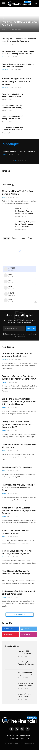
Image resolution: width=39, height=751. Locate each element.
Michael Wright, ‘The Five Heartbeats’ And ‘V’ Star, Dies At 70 (12, 107)
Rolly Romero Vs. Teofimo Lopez (17, 469)
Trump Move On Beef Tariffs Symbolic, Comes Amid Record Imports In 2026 (16, 426)
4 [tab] (19, 162)
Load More (18, 616)
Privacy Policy (12, 737)
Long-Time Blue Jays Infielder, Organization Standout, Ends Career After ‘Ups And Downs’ (19, 403)
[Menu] (3, 3)
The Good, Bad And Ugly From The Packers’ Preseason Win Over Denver (18, 489)
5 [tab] (20, 162)
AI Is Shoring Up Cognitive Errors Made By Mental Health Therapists (25, 226)
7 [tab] (24, 162)
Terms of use (25, 737)
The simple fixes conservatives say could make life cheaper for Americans (19, 40)
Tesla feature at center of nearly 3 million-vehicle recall (12, 118)
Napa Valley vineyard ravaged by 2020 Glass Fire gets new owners (18, 65)
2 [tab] (15, 162)
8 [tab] (26, 162)
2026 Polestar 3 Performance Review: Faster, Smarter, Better (24, 213)
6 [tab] (22, 162)
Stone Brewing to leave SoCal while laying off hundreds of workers (16, 81)
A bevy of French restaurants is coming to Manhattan (26, 698)
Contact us (24, 740)
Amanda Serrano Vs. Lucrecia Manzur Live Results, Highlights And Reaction (19, 512)
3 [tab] (17, 162)
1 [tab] (13, 162)
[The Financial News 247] (19, 3)
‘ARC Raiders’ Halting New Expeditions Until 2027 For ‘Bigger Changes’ (12, 129)
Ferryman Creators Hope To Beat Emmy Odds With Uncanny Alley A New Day (18, 52)
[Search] (36, 3)
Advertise (14, 740)
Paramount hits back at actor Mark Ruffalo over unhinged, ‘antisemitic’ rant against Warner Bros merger (19, 153)
